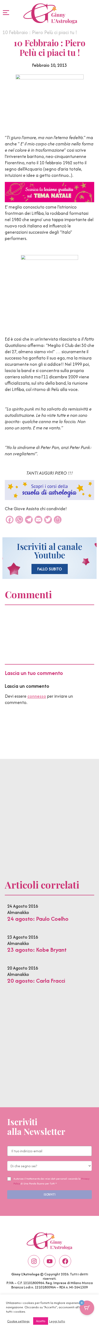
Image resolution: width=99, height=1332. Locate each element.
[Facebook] (65, 1261)
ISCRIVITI (50, 1194)
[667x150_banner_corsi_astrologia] (49, 498)
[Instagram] (34, 1261)
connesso (36, 696)
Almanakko (18, 912)
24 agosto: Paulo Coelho (37, 918)
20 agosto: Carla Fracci (36, 980)
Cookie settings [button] (18, 1321)
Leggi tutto (57, 1321)
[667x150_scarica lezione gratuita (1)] (49, 200)
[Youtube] (49, 1261)
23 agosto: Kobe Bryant (37, 949)
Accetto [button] (40, 1321)
